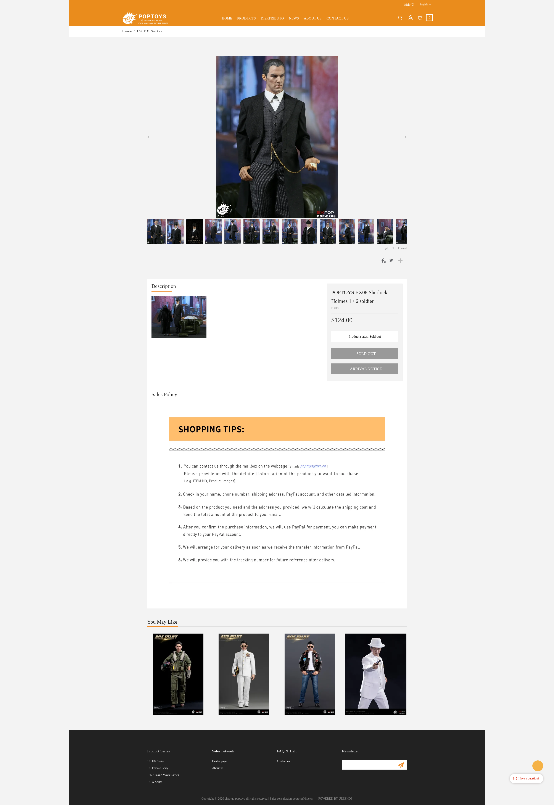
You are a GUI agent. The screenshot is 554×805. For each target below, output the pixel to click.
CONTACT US (338, 18)
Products (246, 18)
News (294, 18)
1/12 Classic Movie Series (163, 775)
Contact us (283, 761)
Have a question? (529, 778)
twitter (391, 260)
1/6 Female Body (157, 768)
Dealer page (219, 761)
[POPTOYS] (537, 765)
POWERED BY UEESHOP (335, 798)
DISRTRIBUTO (272, 18)
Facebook (383, 260)
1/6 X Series (154, 782)
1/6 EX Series (149, 31)
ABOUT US (313, 18)
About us (217, 768)
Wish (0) (409, 4)
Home (227, 18)
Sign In (411, 17)
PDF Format (399, 248)
